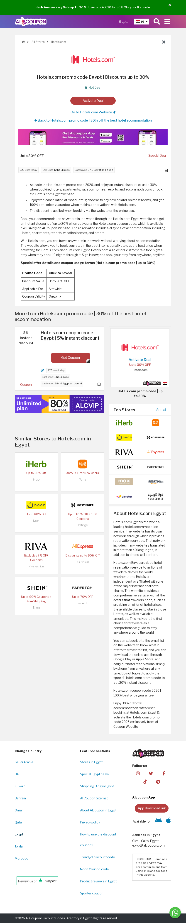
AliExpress (82, 562)
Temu (82, 479)
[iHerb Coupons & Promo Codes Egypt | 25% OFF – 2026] (36, 464)
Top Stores (124, 409)
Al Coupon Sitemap (94, 798)
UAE (18, 774)
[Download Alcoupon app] (93, 137)
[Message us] (175, 912)
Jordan (19, 846)
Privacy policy (90, 822)
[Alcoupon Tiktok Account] (145, 781)
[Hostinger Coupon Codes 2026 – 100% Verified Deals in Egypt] (82, 505)
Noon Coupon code (94, 869)
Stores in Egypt (91, 762)
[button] (169, 4)
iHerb (36, 479)
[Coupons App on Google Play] (158, 821)
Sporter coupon (91, 893)
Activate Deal (93, 100)
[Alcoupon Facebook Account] (164, 773)
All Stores (37, 42)
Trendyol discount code (97, 857)
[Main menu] (167, 21)
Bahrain (20, 798)
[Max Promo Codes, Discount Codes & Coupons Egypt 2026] (124, 481)
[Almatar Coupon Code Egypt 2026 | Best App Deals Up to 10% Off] (124, 496)
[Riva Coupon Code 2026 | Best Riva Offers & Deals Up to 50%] (36, 546)
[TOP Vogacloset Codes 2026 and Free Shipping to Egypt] (156, 496)
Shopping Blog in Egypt (97, 786)
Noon (36, 521)
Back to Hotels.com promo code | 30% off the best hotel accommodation (94, 120)
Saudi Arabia (24, 762)
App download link (152, 808)
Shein (36, 607)
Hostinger (82, 525)
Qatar (19, 822)
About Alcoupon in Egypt (98, 810)
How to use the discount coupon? (98, 840)
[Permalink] (42, 370)
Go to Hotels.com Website (92, 112)
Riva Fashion (36, 566)
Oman (19, 810)
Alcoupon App (143, 797)
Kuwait (20, 786)
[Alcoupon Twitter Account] (151, 773)
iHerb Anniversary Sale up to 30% (60, 7)
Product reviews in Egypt (98, 881)
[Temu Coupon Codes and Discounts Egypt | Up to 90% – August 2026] (82, 464)
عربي (125, 21)
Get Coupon (70, 357)
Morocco (21, 858)
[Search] (157, 21)
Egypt (19, 834)
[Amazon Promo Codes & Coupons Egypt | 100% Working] (156, 481)
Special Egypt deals (94, 774)
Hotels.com (58, 42)
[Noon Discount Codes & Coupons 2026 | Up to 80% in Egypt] (36, 505)
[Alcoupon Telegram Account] (158, 781)
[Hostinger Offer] (59, 404)
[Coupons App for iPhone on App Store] (168, 821)
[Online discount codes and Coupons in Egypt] (23, 42)
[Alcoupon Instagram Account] (138, 773)
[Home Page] (31, 21)
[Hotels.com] (93, 59)
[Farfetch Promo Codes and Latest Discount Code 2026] (82, 587)
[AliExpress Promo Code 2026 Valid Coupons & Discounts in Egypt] (82, 546)
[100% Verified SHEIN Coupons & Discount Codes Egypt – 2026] (36, 587)
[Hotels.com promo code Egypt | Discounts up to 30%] (140, 357)
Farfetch (83, 603)
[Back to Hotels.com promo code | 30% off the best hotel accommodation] (164, 42)
